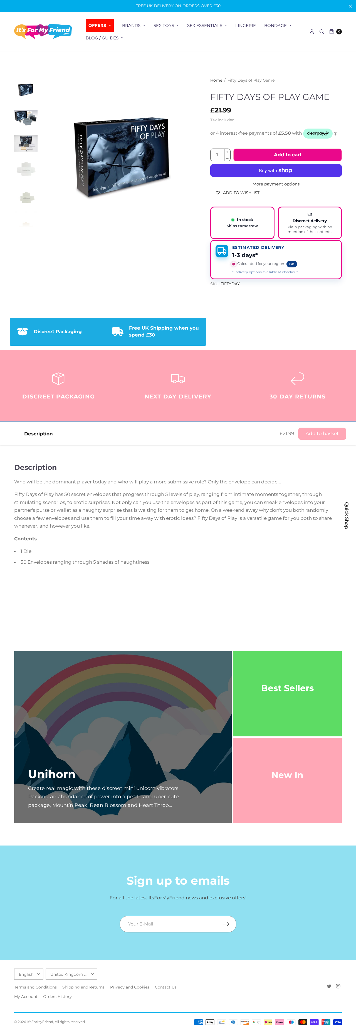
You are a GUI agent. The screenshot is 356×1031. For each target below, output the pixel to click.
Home (216, 80)
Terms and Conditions (35, 987)
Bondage (275, 25)
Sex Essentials (204, 25)
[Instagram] (337, 986)
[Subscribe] (229, 924)
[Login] (312, 31)
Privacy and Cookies (129, 987)
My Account (26, 996)
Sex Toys (164, 25)
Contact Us (166, 987)
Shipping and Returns (83, 987)
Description (38, 434)
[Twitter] (329, 986)
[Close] (350, 6)
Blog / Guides (102, 38)
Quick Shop (347, 515)
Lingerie (245, 25)
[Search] (322, 31)
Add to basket (322, 433)
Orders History (57, 996)
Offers (97, 25)
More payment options (276, 184)
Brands (131, 25)
